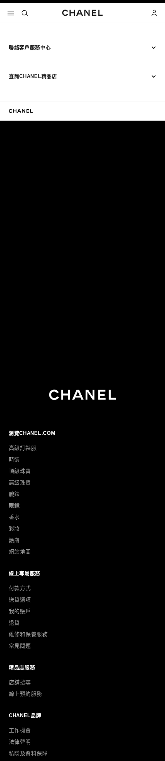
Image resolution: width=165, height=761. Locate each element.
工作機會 (20, 730)
